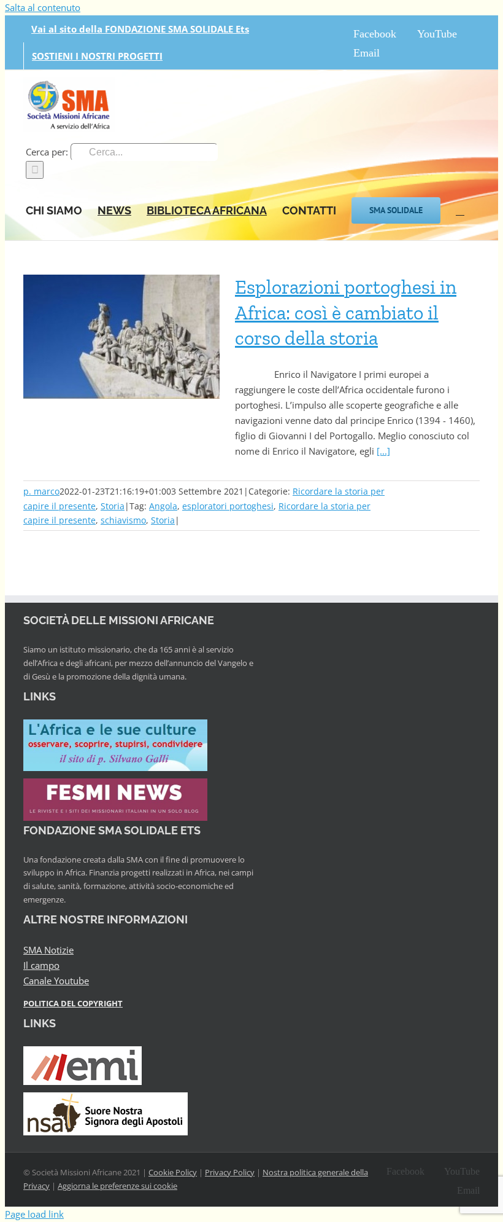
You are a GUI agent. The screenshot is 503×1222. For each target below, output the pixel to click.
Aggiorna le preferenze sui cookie (117, 1185)
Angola (163, 506)
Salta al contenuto (42, 7)
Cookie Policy (172, 1172)
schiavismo (123, 520)
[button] (460, 209)
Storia (113, 506)
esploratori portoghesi (228, 506)
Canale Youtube (56, 980)
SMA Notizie (48, 950)
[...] (383, 451)
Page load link (34, 1214)
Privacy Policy (230, 1172)
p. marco (41, 491)
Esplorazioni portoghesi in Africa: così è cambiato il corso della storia (345, 312)
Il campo (41, 965)
